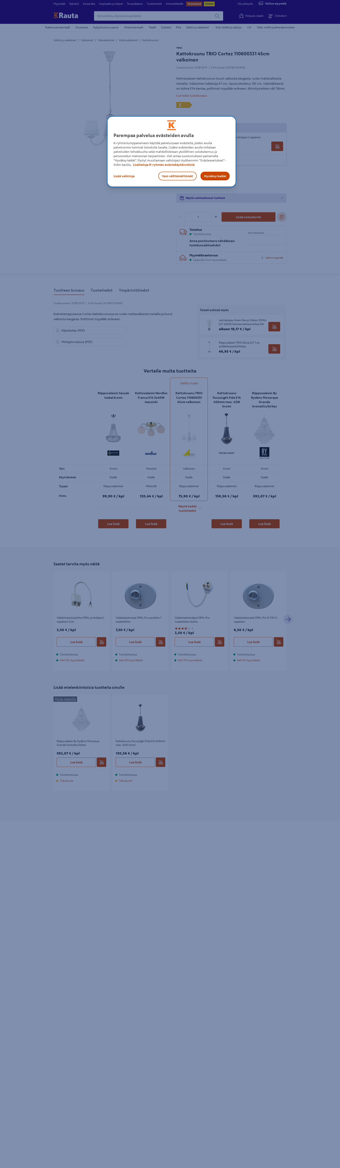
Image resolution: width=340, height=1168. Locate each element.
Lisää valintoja (124, 176)
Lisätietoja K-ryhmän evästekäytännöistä (163, 164)
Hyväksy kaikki (215, 176)
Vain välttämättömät (177, 176)
